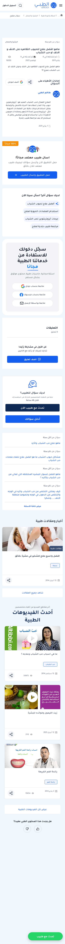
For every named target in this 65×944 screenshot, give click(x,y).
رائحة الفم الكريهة (47, 771)
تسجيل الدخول (9, 5)
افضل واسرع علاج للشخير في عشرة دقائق (37, 556)
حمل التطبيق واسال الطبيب (35, 175)
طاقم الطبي (44, 92)
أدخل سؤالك (32, 419)
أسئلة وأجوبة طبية (48, 15)
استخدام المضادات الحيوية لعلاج (41, 211)
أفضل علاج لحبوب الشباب (40, 203)
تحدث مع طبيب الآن (32, 408)
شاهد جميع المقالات (32, 592)
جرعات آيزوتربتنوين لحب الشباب (41, 218)
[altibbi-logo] (45, 5)
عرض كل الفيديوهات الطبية (32, 809)
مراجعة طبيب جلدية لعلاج (45, 226)
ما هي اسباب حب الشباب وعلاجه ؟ (39, 654)
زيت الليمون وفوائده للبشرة (42, 713)
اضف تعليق (30, 359)
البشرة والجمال (32, 15)
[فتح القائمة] (60, 5)
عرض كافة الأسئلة (32, 506)
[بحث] (20, 5)
